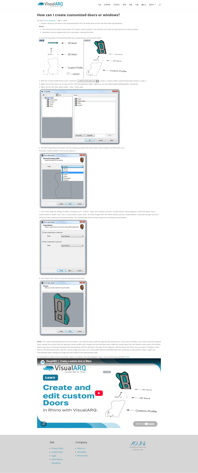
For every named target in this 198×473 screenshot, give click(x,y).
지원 (136, 5)
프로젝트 (107, 5)
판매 (124, 5)
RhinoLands (82, 455)
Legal (54, 455)
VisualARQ (81, 452)
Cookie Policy (57, 452)
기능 (99, 5)
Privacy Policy (57, 448)
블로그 (143, 5)
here (127, 357)
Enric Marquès (50, 20)
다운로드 (116, 5)
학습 (130, 5)
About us (81, 448)
